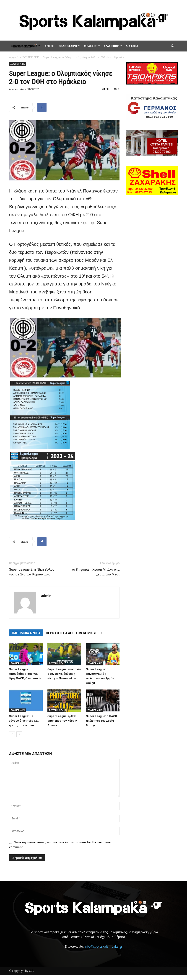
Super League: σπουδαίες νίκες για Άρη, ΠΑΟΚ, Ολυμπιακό (25, 673)
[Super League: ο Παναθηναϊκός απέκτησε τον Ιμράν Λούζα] (102, 653)
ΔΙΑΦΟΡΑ (132, 46)
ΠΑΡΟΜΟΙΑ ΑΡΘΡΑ (26, 633)
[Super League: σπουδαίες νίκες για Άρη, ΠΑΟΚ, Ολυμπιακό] (26, 653)
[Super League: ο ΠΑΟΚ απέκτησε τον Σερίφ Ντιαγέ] (102, 700)
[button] (172, 46)
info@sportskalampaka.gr (103, 946)
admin (19, 89)
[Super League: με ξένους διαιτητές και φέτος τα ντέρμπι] (26, 700)
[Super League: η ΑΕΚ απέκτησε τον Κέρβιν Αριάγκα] (64, 700)
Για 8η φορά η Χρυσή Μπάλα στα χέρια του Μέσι (94, 571)
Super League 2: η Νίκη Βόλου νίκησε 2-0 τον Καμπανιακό (32, 571)
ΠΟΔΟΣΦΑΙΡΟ (67, 46)
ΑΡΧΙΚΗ (49, 46)
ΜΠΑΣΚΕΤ (90, 46)
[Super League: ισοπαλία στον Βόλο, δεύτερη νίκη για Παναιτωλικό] (64, 653)
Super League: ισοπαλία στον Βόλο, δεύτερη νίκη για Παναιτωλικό (64, 673)
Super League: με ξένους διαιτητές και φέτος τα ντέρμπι (24, 720)
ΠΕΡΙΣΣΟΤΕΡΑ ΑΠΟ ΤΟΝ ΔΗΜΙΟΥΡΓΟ (74, 633)
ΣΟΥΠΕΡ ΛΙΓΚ (31, 57)
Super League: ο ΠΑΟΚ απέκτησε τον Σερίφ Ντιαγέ (101, 720)
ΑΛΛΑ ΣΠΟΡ (111, 46)
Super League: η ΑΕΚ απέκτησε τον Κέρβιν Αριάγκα (62, 720)
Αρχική (13, 57)
